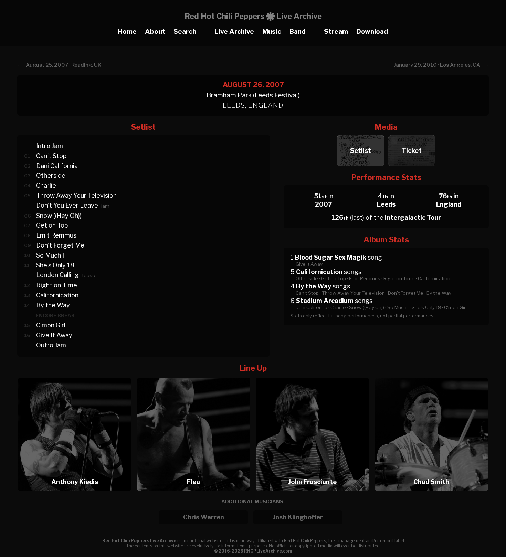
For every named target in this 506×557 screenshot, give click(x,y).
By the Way (53, 305)
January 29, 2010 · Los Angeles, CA (437, 65)
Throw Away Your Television (76, 195)
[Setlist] (360, 133)
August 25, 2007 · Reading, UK (63, 65)
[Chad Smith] (431, 375)
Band (297, 31)
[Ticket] (412, 133)
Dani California (57, 165)
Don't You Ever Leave (67, 205)
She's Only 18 (55, 265)
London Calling (57, 274)
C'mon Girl (50, 325)
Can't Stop (51, 155)
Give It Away (54, 335)
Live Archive (234, 31)
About (155, 31)
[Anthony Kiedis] (77, 375)
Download (372, 31)
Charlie (46, 185)
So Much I (50, 255)
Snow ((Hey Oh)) (59, 215)
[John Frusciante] (314, 375)
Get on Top (52, 225)
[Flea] (196, 375)
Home (127, 31)
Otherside (50, 175)
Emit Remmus (56, 235)
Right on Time (56, 285)
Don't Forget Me (60, 245)
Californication (57, 295)
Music (271, 31)
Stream (336, 31)
